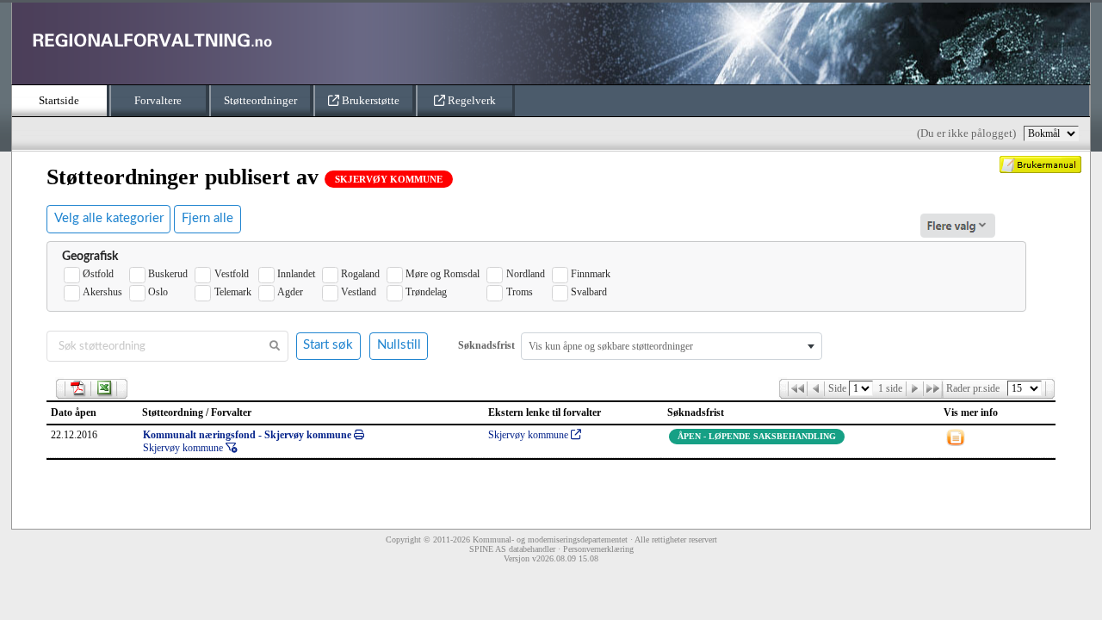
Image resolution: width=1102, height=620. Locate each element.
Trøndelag (426, 292)
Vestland (358, 292)
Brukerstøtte (369, 100)
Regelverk (470, 100)
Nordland (525, 274)
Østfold (98, 274)
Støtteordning (172, 412)
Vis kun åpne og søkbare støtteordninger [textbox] (611, 346)
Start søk (328, 344)
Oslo (158, 292)
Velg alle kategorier (109, 218)
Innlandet (296, 274)
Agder (290, 292)
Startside (59, 100)
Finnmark (590, 274)
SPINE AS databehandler (512, 549)
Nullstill (399, 344)
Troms (519, 292)
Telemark (232, 292)
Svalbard (589, 292)
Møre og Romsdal (443, 274)
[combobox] (671, 346)
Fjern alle (207, 218)
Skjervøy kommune (184, 448)
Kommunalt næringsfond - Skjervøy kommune (248, 435)
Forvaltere (158, 100)
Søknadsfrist (694, 412)
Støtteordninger (260, 100)
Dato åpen (73, 412)
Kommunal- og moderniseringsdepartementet (550, 539)
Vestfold (231, 274)
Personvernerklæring (598, 549)
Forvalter (231, 412)
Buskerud (168, 274)
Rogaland (360, 274)
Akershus (102, 292)
